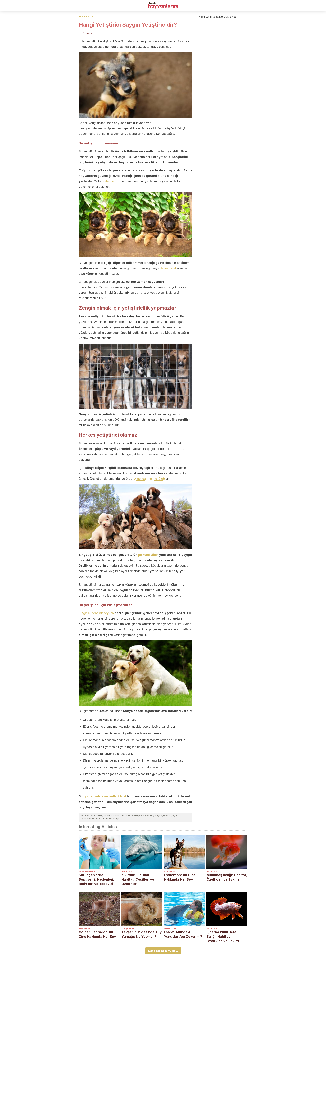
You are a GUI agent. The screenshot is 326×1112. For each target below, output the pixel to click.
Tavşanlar (127, 928)
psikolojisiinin (148, 555)
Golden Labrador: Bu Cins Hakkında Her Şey (97, 934)
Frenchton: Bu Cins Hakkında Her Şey (179, 877)
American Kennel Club (149, 478)
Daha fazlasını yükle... (163, 950)
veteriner (109, 181)
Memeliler (170, 928)
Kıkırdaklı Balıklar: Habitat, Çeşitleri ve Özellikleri (137, 879)
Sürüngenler (87, 871)
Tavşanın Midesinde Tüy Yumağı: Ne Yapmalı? (141, 934)
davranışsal (168, 268)
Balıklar (126, 871)
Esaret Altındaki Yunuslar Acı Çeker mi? (183, 934)
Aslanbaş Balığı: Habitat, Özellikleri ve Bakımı (226, 877)
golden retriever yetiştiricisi (105, 796)
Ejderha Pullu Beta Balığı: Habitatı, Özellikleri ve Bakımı (222, 936)
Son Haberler (86, 16)
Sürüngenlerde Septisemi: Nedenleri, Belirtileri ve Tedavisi (96, 879)
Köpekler (169, 871)
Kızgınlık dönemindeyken (96, 613)
